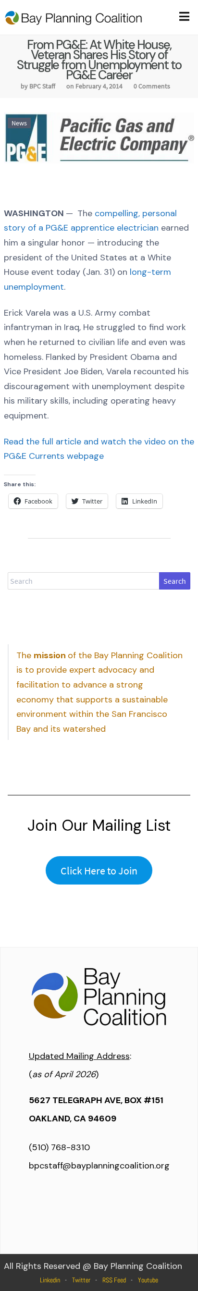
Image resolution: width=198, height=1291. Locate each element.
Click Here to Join (99, 870)
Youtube (148, 1280)
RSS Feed (114, 1280)
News (19, 123)
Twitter (81, 1280)
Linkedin (50, 1280)
